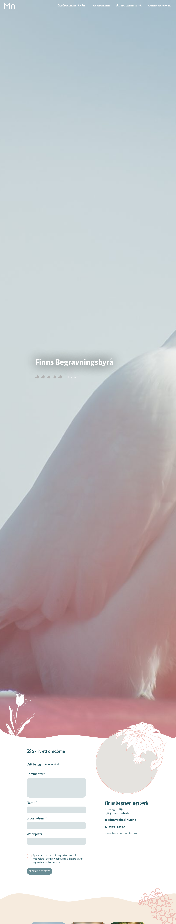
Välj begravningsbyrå (129, 6)
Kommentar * (36, 774)
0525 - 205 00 (116, 827)
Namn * (32, 803)
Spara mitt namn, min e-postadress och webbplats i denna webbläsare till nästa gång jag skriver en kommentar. (58, 859)
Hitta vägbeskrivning (122, 820)
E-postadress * (37, 818)
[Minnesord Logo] (9, 5)
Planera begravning (159, 6)
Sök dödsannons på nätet (72, 6)
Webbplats (34, 834)
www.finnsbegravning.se (121, 833)
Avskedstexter (101, 6)
